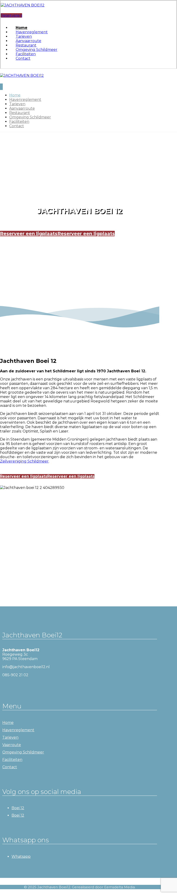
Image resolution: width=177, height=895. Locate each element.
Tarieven (10, 737)
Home (8, 722)
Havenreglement (18, 730)
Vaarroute (11, 745)
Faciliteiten (12, 759)
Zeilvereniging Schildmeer (24, 461)
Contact (9, 767)
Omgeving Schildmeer (23, 752)
